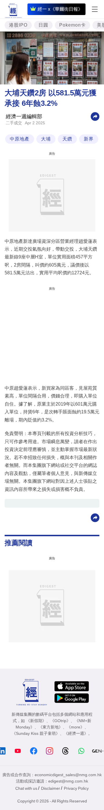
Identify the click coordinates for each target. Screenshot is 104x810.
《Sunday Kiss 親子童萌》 (36, 733)
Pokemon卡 (72, 25)
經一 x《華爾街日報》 (60, 9)
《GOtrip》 (60, 720)
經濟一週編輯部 (24, 116)
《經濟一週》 (76, 733)
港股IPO (18, 25)
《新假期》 (36, 720)
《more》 (75, 727)
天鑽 (67, 138)
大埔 (46, 138)
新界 (89, 138)
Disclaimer (50, 788)
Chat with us (26, 788)
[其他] (95, 116)
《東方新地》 (50, 727)
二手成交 (14, 123)
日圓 (43, 25)
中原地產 (19, 138)
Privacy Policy (76, 788)
